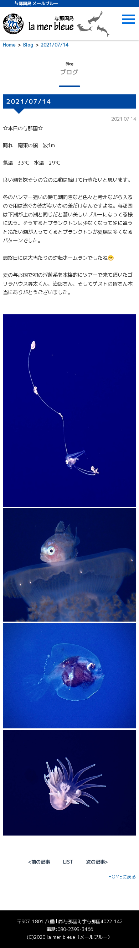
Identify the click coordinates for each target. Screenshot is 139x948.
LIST (68, 862)
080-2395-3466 (75, 929)
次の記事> (97, 862)
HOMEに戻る (122, 876)
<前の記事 (39, 862)
